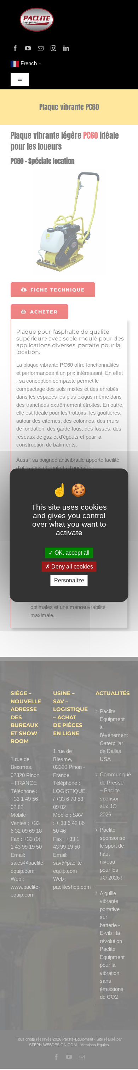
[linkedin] (66, 48)
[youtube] (28, 48)
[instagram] (53, 48)
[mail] (41, 48)
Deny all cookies (71, 567)
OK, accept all (71, 553)
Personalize (69, 580)
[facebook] (15, 48)
